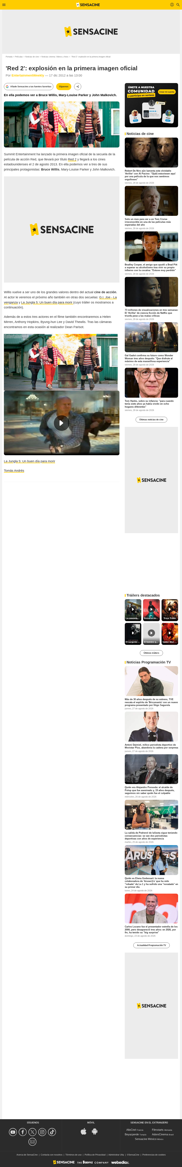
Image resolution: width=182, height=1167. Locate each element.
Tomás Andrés (14, 470)
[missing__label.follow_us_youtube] (13, 1132)
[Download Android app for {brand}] (96, 1131)
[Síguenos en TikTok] (52, 1132)
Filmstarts (158, 1129)
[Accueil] (88, 4)
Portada (9, 57)
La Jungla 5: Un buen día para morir (47, 302)
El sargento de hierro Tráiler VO (133, 642)
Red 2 (72, 159)
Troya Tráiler (170, 618)
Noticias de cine (32, 57)
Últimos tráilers (151, 653)
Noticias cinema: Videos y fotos (54, 57)
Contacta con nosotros (51, 1155)
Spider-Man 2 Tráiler (170, 642)
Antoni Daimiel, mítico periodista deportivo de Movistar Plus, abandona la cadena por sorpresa (151, 746)
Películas (19, 57)
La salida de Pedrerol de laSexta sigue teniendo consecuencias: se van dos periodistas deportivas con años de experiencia (151, 835)
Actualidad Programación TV (151, 945)
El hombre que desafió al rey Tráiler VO (152, 642)
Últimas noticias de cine (151, 419)
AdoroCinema (160, 1134)
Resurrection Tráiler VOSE (152, 618)
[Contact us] (33, 1142)
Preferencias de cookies (154, 1155)
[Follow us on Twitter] (33, 1132)
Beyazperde (132, 1134)
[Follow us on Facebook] (23, 1132)
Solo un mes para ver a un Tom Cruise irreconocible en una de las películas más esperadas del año (148, 222)
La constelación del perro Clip (133, 618)
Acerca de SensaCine (27, 1155)
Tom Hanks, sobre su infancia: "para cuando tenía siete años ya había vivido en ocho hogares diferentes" (149, 404)
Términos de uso (73, 1155)
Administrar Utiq (116, 1155)
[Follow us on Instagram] (42, 1132)
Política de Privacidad (95, 1155)
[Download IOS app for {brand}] (85, 1131)
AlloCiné (131, 1129)
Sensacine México (145, 1138)
